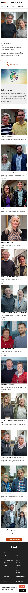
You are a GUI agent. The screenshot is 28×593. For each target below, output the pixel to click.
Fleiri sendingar (14, 539)
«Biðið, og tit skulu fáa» (7, 136)
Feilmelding (18, 565)
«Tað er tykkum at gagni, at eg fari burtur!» (12, 172)
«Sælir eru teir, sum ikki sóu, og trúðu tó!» (11, 276)
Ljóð (16, 3)
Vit (5, 567)
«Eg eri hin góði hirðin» (7, 242)
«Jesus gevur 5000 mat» (7, 384)
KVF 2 (13, 6)
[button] (7, 64)
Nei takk (22, 590)
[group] (17, 64)
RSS (17, 567)
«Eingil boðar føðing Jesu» (8, 348)
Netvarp (18, 570)
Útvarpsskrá (7, 555)
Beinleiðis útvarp (8, 563)
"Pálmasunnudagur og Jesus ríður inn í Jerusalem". (14, 312)
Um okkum (18, 579)
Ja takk (22, 586)
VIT (7, 6)
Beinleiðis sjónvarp (8, 560)
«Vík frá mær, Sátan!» (6, 493)
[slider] (23, 64)
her (15, 589)
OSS (17, 555)
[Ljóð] (6, 2)
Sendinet (18, 572)
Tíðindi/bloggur (19, 581)
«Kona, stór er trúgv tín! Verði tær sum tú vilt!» (13, 457)
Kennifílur (18, 560)
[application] (14, 64)
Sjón (20, 3)
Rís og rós (18, 563)
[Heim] (2, 2)
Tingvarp (20, 6)
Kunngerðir (6, 579)
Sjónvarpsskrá (7, 558)
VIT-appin (18, 558)
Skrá (2, 6)
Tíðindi (12, 3)
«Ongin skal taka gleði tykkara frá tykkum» (12, 208)
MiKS (5, 565)
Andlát (5, 581)
